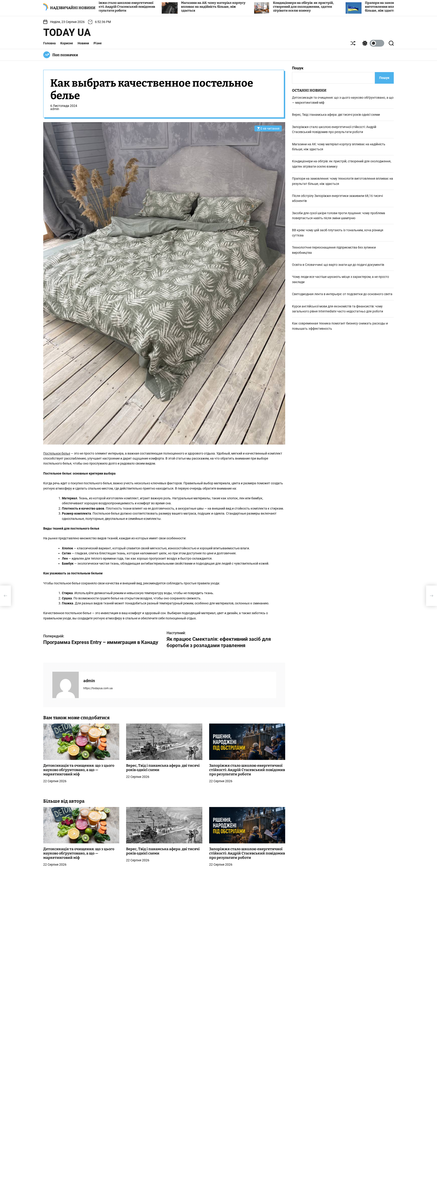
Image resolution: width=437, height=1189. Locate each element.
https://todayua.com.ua (98, 688)
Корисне (66, 43)
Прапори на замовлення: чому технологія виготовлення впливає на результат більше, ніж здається (330, 7)
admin (54, 109)
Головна (49, 43)
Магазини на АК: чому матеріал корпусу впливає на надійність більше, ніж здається (145, 7)
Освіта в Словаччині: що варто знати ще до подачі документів (338, 265)
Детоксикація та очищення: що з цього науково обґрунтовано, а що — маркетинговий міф (78, 769)
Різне (98, 43)
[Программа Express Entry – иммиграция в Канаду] (5, 596)
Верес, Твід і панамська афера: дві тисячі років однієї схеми (336, 115)
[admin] (65, 685)
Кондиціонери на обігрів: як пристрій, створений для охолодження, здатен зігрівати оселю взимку (235, 7)
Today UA (67, 33)
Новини (83, 43)
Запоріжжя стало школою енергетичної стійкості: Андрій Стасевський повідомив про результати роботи (247, 769)
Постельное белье (56, 453)
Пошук (297, 68)
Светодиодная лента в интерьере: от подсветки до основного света (342, 294)
